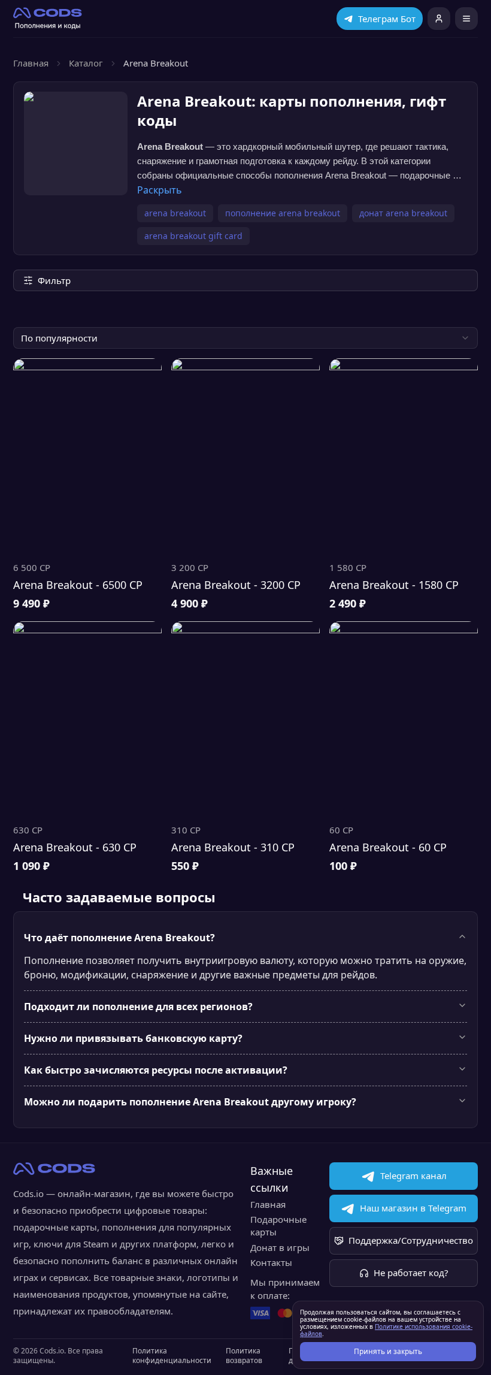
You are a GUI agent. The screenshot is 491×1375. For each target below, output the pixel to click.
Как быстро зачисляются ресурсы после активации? (155, 1070)
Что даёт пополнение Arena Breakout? (119, 937)
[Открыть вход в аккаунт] (439, 18)
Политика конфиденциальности (171, 1355)
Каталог (86, 63)
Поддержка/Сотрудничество (410, 1240)
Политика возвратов (244, 1355)
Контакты (271, 1262)
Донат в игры (280, 1247)
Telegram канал (413, 1175)
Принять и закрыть (388, 1351)
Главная (31, 63)
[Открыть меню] (466, 18)
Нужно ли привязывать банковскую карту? (133, 1038)
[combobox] (245, 338)
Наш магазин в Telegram (413, 1208)
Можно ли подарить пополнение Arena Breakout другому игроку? (190, 1101)
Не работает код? (411, 1273)
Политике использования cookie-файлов (386, 1330)
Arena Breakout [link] (155, 63)
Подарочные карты (278, 1225)
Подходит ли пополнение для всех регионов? (138, 1006)
